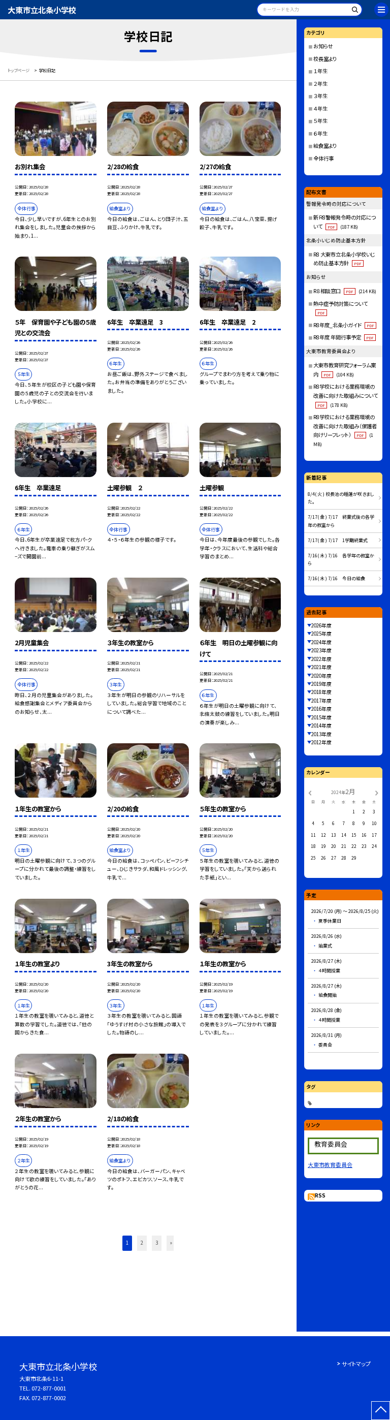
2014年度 (321, 725)
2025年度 (321, 633)
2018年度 (321, 692)
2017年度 (321, 700)
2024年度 (321, 642)
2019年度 (321, 683)
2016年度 (321, 708)
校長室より (325, 58)
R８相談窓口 (344, 291)
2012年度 (321, 742)
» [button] (171, 1242)
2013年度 (321, 734)
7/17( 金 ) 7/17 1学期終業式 (338, 540)
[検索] (353, 11)
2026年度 (321, 625)
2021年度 (321, 667)
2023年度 (321, 650)
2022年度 (321, 658)
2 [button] (142, 1242)
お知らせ (323, 46)
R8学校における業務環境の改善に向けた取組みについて (345, 395)
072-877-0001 (48, 1388)
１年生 (320, 71)
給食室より (325, 145)
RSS (320, 1195)
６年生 (320, 133)
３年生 (320, 96)
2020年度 (321, 675)
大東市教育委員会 (330, 1164)
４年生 (320, 108)
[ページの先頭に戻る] (380, 1410)
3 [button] (156, 1242)
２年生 (320, 83)
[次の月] (376, 792)
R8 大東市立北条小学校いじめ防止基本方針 (344, 258)
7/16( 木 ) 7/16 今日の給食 (336, 578)
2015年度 (321, 717)
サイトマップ (356, 1364)
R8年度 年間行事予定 (343, 337)
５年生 (320, 120)
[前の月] (309, 792)
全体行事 (323, 158)
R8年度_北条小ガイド (343, 325)
